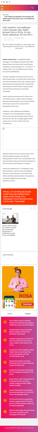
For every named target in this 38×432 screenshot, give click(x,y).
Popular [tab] (28, 313)
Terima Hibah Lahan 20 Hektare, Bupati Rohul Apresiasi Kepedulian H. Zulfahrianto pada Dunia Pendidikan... (9, 230)
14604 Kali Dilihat (8, 40)
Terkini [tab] (9, 313)
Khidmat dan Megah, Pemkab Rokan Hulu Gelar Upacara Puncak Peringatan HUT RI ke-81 (22, 412)
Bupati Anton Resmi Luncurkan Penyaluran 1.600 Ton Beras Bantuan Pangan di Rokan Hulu (21, 363)
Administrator (8, 38)
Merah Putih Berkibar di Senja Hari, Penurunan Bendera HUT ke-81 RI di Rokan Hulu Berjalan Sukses (21, 392)
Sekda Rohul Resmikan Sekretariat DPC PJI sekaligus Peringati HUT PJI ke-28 (21, 372)
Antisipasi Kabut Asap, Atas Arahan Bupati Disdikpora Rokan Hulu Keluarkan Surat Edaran (20, 332)
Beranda (6, 14)
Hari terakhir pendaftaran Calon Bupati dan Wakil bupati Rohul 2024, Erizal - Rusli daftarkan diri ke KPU (18, 18)
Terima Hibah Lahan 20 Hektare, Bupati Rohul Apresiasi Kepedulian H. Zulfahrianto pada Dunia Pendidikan (21, 323)
